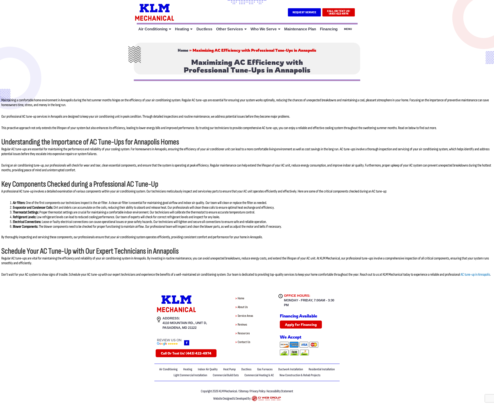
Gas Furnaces (265, 369)
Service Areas (245, 316)
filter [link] (104, 202)
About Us (243, 307)
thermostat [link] (55, 212)
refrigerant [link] (49, 217)
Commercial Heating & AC (259, 375)
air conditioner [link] (215, 149)
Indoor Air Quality (208, 369)
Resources (244, 333)
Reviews (242, 325)
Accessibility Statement (280, 391)
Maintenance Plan (300, 29)
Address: (171, 318)
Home (183, 50)
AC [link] (193, 100)
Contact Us (244, 342)
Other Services (229, 29)
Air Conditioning (152, 29)
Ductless (204, 29)
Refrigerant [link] (20, 217)
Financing (329, 29)
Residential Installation (322, 369)
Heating (182, 29)
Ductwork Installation (290, 369)
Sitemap (244, 391)
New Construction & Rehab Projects (300, 375)
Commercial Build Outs (226, 375)
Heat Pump (229, 369)
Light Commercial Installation (190, 375)
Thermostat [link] (20, 212)
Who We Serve (263, 29)
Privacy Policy (258, 391)
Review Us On (169, 340)
